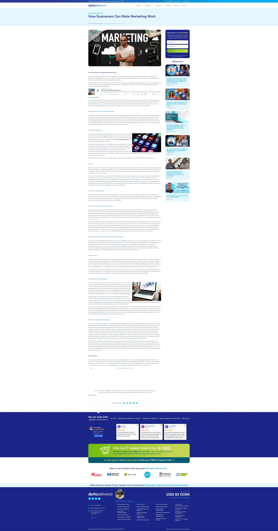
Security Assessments (123, 509)
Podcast (169, 5)
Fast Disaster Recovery (143, 519)
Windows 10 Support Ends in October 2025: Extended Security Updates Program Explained (176, 127)
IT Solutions (147, 5)
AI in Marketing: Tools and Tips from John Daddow (177, 196)
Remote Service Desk (123, 504)
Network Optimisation (143, 506)
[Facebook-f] (89, 498)
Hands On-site (141, 504)
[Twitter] (93, 498)
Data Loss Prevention (162, 504)
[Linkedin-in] (96, 498)
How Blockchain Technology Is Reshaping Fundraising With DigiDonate (177, 150)
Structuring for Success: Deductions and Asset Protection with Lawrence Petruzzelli (175, 174)
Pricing (138, 5)
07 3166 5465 (130, 460)
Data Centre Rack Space (124, 519)
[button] (88, 0)
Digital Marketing (99, 23)
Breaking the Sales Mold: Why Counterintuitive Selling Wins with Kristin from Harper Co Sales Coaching (177, 81)
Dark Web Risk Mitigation (163, 512)
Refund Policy (170, 529)
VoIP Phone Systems (123, 514)
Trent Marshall (172, 426)
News (176, 5)
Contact (96, 390)
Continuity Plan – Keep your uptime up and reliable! (142, 418)
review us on (97, 435)
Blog (93, 23)
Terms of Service (186, 529)
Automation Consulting (123, 517)
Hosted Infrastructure (123, 506)
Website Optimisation (162, 506)
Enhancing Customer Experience (173, 418)
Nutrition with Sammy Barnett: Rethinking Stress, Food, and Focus (177, 104)
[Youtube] (99, 498)
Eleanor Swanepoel (150, 426)
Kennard (123, 426)
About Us (158, 5)
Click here (111, 460)
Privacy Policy (177, 529)
